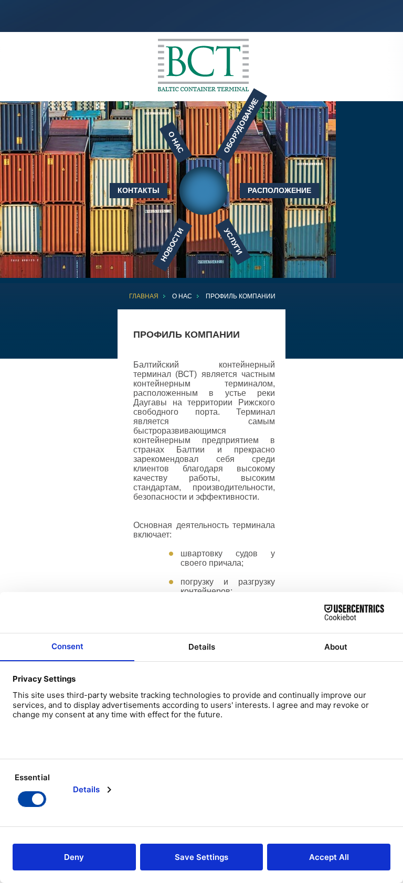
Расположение (279, 190)
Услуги (233, 241)
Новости (172, 245)
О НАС (182, 296)
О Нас (175, 142)
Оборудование (240, 125)
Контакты (139, 190)
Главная (143, 296)
